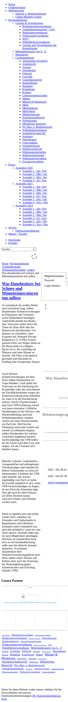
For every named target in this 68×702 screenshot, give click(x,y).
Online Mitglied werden (28, 16)
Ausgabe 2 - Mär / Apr (34, 174)
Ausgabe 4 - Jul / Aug (34, 180)
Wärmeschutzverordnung (39, 645)
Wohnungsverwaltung (34, 158)
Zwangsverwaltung (33, 161)
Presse (11, 164)
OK (34, 695)
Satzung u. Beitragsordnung (30, 13)
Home (11, 4)
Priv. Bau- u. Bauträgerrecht (29, 665)
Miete (25, 104)
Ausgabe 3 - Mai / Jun (34, 177)
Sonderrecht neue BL (34, 133)
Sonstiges (27, 136)
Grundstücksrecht (32, 79)
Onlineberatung (16, 7)
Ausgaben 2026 (24, 167)
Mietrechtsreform (49, 638)
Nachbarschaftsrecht (33, 117)
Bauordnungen (6, 635)
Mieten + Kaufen (17, 233)
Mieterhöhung (30, 108)
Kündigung (28, 89)
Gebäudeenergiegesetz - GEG (38, 29)
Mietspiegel (21, 54)
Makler (26, 98)
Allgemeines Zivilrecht (34, 60)
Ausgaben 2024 (24, 205)
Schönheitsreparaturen (34, 130)
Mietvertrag (28, 111)
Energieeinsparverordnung (42, 635)
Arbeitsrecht (29, 64)
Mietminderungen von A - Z (30, 51)
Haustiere (27, 86)
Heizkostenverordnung (34, 32)
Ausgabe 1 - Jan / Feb (34, 171)
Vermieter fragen (42, 668)
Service (12, 227)
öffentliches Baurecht (34, 123)
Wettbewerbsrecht (32, 148)
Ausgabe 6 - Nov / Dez (35, 202)
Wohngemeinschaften (34, 152)
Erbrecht (27, 73)
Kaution (26, 92)
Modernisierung (31, 114)
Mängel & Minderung (34, 101)
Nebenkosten (29, 120)
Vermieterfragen (31, 145)
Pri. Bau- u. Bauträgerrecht (37, 126)
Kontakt (12, 243)
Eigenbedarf (29, 70)
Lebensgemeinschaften (34, 95)
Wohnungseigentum (33, 155)
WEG (25, 38)
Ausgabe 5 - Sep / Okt (34, 199)
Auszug (26, 67)
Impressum (14, 239)
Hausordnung (29, 82)
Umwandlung (29, 142)
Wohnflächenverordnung (36, 42)
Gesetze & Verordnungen (29, 23)
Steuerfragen (29, 139)
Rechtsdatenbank (17, 20)
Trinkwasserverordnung (35, 35)
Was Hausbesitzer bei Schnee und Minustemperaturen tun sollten (21, 290)
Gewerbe (27, 76)
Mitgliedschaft (16, 10)
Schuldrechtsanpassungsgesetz (30, 641)
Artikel (31, 269)
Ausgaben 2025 (24, 183)
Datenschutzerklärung (27, 230)
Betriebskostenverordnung (36, 26)
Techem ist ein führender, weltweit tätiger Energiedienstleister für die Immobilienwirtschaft (29, 602)
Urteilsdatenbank (24, 57)
